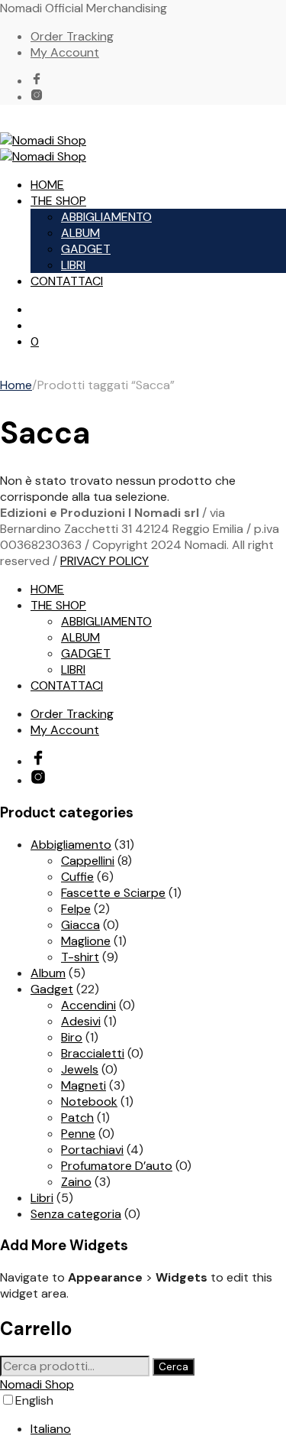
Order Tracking (72, 36)
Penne (78, 1134)
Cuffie (77, 877)
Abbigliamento (71, 845)
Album (48, 973)
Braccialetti (92, 1053)
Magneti (83, 1085)
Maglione (86, 941)
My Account (65, 52)
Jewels (79, 1069)
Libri (42, 1198)
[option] (158, 1429)
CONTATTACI (67, 281)
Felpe (76, 909)
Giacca (80, 925)
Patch (77, 1117)
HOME (47, 185)
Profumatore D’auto (116, 1166)
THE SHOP (58, 201)
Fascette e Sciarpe (113, 893)
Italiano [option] (51, 1429)
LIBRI (73, 265)
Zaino (76, 1182)
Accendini (88, 1005)
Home (16, 385)
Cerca (173, 1366)
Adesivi (81, 1021)
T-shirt (80, 957)
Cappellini (87, 861)
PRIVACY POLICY (104, 561)
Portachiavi (92, 1150)
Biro (71, 1037)
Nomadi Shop (37, 1384)
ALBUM (80, 233)
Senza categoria (76, 1214)
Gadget (52, 989)
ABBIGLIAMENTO (106, 217)
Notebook (89, 1101)
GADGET (86, 249)
